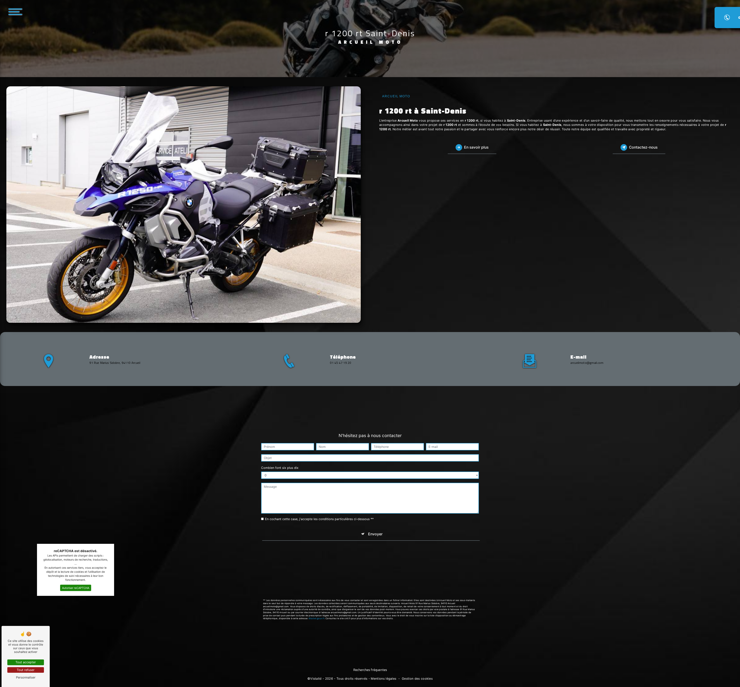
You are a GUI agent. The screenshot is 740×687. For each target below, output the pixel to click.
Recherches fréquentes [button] (370, 669)
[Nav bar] (27, 11)
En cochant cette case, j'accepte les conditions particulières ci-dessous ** (319, 519)
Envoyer (375, 534)
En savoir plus (476, 147)
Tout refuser (25, 670)
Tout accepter (25, 662)
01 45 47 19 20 (340, 362)
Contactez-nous (643, 147)
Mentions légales (383, 678)
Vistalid (316, 678)
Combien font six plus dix (280, 468)
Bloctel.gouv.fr (316, 618)
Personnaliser (25, 677)
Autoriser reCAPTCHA (75, 587)
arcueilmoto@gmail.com (586, 362)
